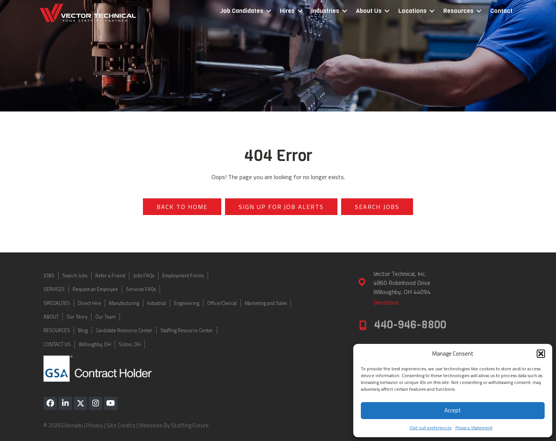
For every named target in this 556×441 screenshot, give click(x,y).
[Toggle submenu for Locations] (431, 11)
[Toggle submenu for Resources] (478, 11)
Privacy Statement (473, 427)
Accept (452, 410)
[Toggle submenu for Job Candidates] (268, 11)
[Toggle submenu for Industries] (344, 11)
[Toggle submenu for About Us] (386, 11)
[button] (541, 353)
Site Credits (120, 425)
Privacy (94, 425)
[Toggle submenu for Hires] (299, 11)
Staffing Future (190, 425)
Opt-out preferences (431, 427)
